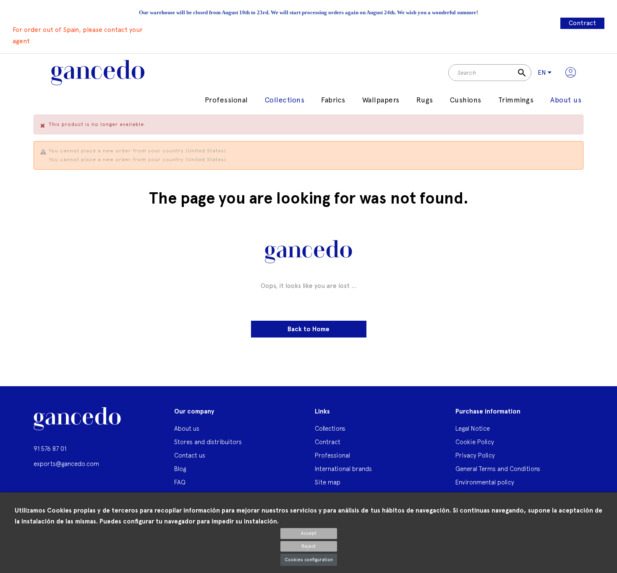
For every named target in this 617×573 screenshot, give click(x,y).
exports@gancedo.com (66, 463)
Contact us (189, 455)
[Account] (570, 72)
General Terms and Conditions (497, 468)
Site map (327, 482)
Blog (180, 468)
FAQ (180, 482)
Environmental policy (484, 482)
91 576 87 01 (50, 448)
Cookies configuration (309, 560)
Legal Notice (472, 428)
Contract (582, 23)
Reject (308, 546)
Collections (330, 428)
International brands (343, 468)
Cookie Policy (474, 441)
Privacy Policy (475, 455)
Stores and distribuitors (208, 441)
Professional (332, 455)
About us (186, 428)
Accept (308, 533)
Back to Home (308, 329)
